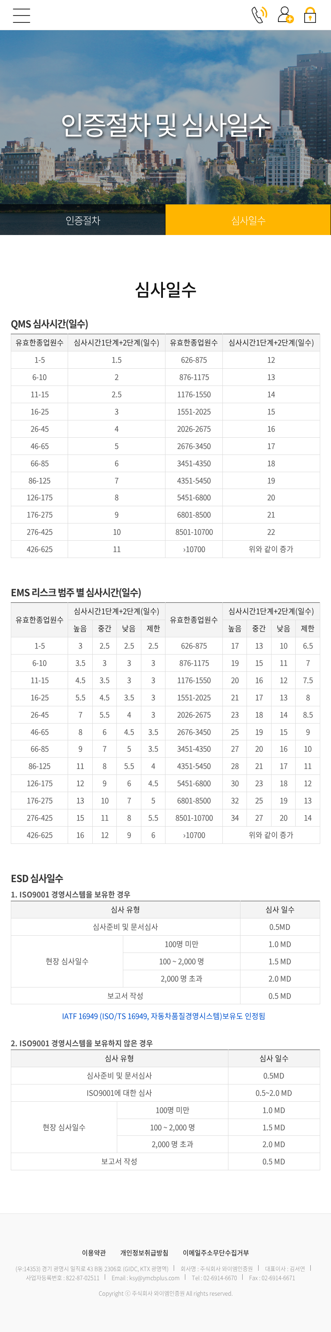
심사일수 (248, 220)
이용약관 (94, 1252)
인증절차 (83, 220)
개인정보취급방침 (144, 1252)
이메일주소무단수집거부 (216, 1252)
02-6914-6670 (220, 1277)
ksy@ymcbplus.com (154, 1277)
